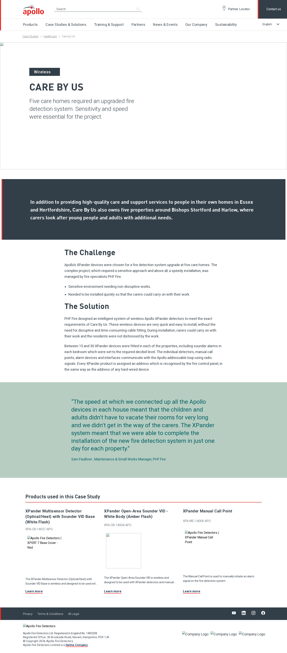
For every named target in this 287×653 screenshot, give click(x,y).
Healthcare (50, 36)
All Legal (73, 614)
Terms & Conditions (50, 614)
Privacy (27, 614)
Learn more (34, 591)
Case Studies (30, 36)
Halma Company (77, 645)
